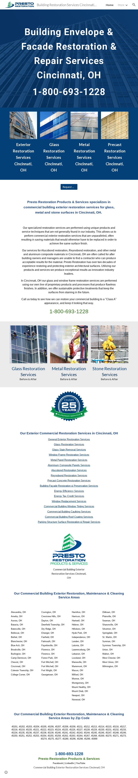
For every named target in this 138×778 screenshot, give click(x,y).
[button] (134, 5)
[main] (69, 58)
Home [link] (109, 4)
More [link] (121, 4)
